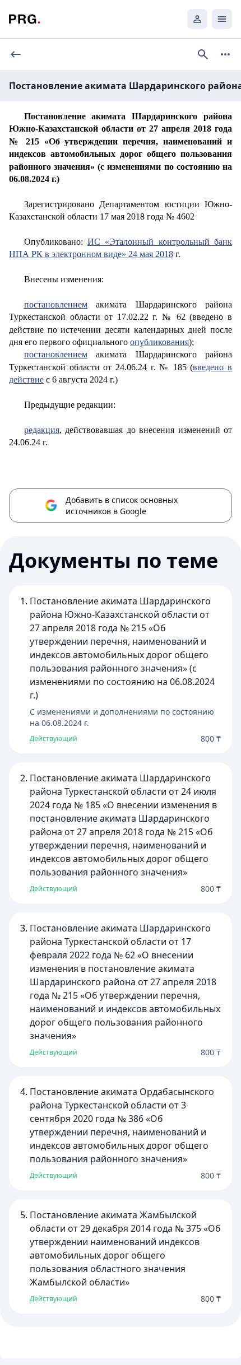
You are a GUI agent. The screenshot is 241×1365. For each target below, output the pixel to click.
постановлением (55, 304)
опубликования (159, 342)
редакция (41, 430)
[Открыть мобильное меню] (222, 19)
